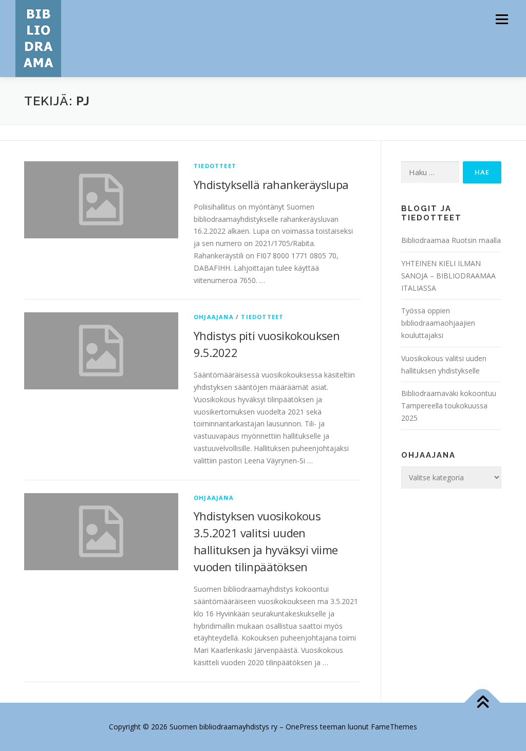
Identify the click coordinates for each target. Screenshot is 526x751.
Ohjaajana (214, 317)
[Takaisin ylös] (482, 702)
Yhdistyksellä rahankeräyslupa (271, 184)
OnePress (302, 726)
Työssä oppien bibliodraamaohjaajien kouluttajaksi (438, 323)
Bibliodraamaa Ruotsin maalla (451, 240)
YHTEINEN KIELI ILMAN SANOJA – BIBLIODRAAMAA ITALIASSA (448, 275)
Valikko (502, 19)
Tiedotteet (215, 166)
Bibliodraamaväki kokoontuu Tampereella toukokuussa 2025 (448, 405)
